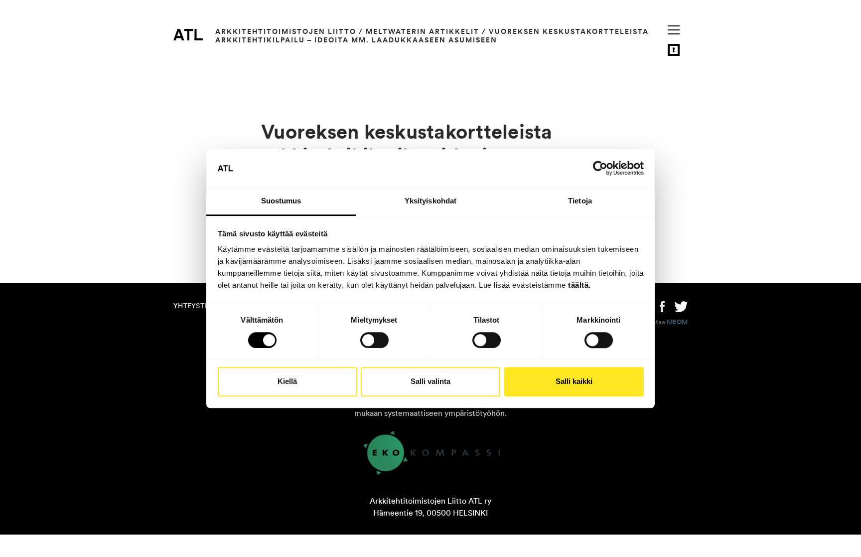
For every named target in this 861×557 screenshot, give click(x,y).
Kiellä (287, 381)
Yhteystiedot (199, 305)
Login (674, 50)
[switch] (374, 340)
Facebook (662, 305)
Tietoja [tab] (580, 201)
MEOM (677, 322)
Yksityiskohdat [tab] (430, 201)
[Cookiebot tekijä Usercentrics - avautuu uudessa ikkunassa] (600, 168)
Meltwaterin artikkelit (422, 31)
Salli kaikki (574, 381)
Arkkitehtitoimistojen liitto (285, 31)
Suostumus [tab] (281, 201)
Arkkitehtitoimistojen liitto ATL (188, 34)
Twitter (681, 305)
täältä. (579, 285)
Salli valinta (430, 381)
